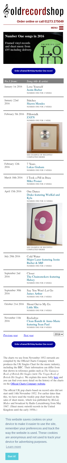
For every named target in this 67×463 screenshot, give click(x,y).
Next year (29, 335)
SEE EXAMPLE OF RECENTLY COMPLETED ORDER (39, 156)
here (56, 377)
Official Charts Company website (28, 383)
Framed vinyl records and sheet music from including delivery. (18, 46)
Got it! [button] (12, 456)
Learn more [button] (13, 446)
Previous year (10, 335)
